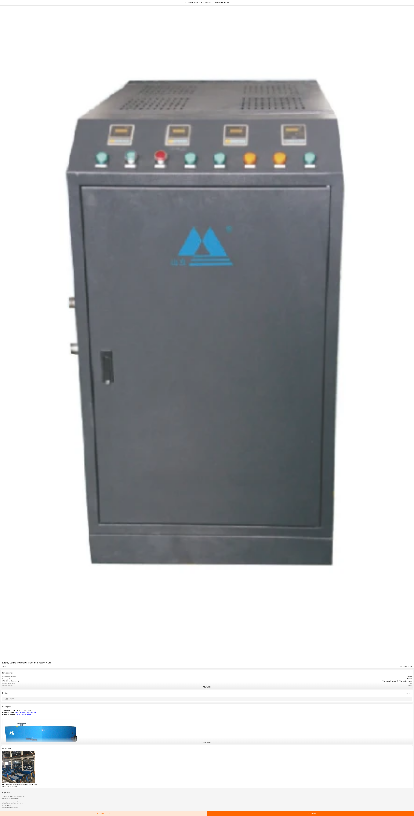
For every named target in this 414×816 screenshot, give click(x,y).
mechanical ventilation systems (12, 801)
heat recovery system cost (10, 799)
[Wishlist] (411, 2)
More (408, 693)
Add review (9, 699)
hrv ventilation (6, 805)
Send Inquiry (310, 813)
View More (207, 687)
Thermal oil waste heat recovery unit (13, 796)
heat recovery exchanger (10, 807)
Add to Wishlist (103, 813)
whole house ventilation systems (12, 803)
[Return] (2, 2)
